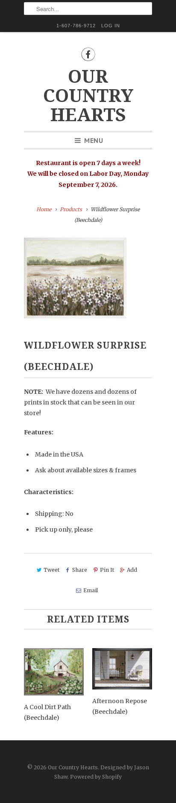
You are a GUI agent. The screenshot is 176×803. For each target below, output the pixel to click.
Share (79, 570)
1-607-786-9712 (76, 25)
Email (90, 590)
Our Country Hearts (88, 96)
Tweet (51, 570)
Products (71, 209)
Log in (110, 25)
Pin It (107, 570)
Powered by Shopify (96, 777)
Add (132, 570)
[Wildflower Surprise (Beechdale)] (75, 278)
